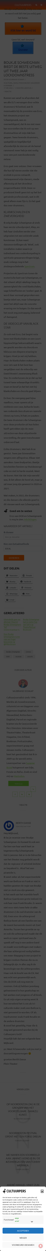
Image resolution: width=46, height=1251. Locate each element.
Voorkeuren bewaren (23, 1245)
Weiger (23, 1238)
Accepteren (23, 1230)
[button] (42, 1191)
